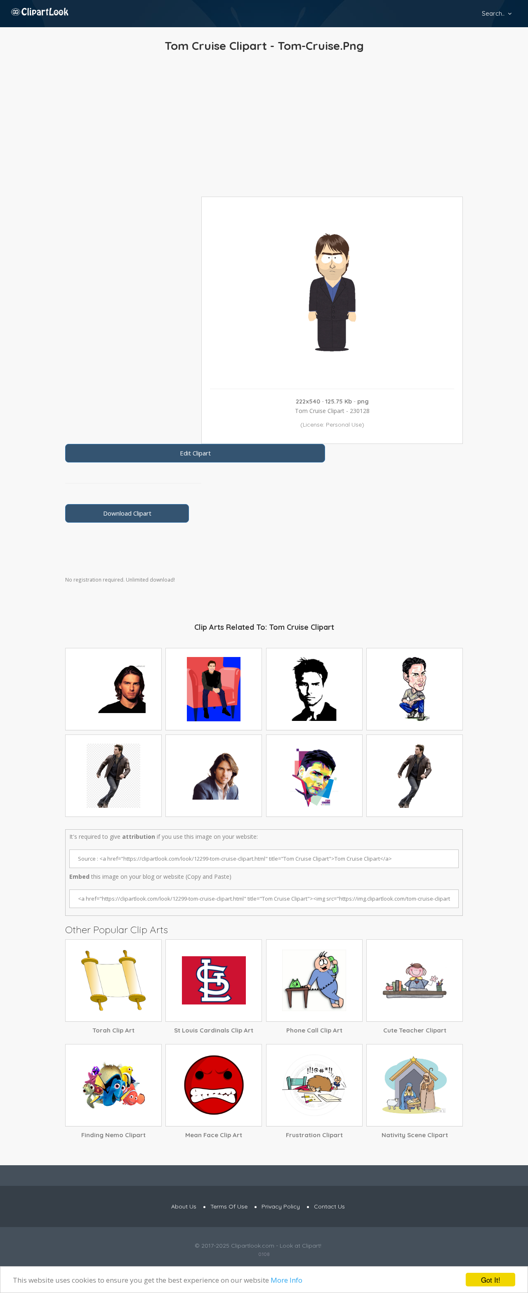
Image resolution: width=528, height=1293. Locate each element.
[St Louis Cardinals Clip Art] (213, 980)
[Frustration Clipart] (314, 1085)
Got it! (490, 1279)
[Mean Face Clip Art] (213, 1085)
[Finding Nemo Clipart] (113, 1085)
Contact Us (329, 1206)
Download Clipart (127, 513)
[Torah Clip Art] (113, 980)
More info (286, 1280)
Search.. (493, 13)
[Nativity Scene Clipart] (414, 1085)
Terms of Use (229, 1206)
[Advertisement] (264, 126)
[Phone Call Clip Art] (314, 980)
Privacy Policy (281, 1206)
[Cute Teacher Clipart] (414, 980)
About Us (183, 1206)
